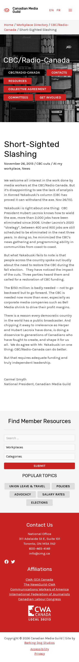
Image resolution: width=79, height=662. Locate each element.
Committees (18, 97)
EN (51, 10)
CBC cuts (43, 163)
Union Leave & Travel (27, 486)
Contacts (59, 72)
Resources (17, 81)
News (26, 168)
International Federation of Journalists (39, 594)
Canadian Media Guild (25, 10)
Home (8, 25)
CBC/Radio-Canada (24, 72)
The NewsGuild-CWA (39, 584)
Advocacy (22, 494)
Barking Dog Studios (39, 643)
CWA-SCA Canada (39, 579)
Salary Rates (53, 494)
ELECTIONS (39, 502)
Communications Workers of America (39, 589)
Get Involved (50, 97)
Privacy (39, 653)
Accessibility (39, 649)
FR (58, 10)
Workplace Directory (32, 25)
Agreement (27, 89)
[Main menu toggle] (70, 10)
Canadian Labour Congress (39, 599)
